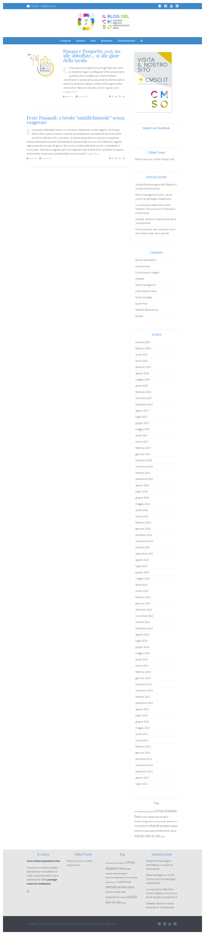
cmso (159, 811)
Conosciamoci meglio (147, 272)
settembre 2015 (144, 553)
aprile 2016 (141, 510)
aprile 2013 (141, 734)
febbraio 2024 (143, 348)
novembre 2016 (144, 466)
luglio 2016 (141, 491)
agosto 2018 (142, 373)
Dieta (137, 816)
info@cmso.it (48, 6)
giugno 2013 (142, 721)
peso (152, 830)
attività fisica (149, 812)
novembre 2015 (144, 541)
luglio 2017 (141, 416)
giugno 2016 (142, 497)
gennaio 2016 (143, 528)
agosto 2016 (142, 485)
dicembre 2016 (143, 460)
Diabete (80, 40)
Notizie (139, 316)
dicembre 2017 (143, 398)
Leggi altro (70, 91)
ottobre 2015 (142, 547)
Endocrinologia (126, 40)
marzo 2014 (141, 665)
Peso (93, 40)
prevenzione (162, 830)
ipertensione (170, 822)
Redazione (69, 96)
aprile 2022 (141, 354)
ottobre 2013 (142, 696)
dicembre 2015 (143, 535)
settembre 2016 (144, 479)
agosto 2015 (142, 560)
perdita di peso (141, 830)
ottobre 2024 (142, 342)
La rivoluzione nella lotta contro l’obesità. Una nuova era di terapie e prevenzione (155, 209)
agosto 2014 (142, 634)
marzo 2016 (141, 516)
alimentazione (139, 811)
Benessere (107, 40)
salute (139, 835)
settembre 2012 (144, 771)
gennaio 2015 (143, 603)
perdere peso (169, 826)
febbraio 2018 (143, 392)
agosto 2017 (142, 410)
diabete (171, 811)
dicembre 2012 (143, 759)
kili (176, 821)
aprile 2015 (141, 584)
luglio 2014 (141, 640)
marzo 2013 (141, 740)
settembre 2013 (144, 703)
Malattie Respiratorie (146, 309)
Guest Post (141, 303)
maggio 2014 (142, 653)
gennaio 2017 (143, 454)
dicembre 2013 (143, 684)
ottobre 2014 (142, 622)
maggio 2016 (142, 504)
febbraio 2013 (143, 746)
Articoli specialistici (145, 260)
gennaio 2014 (143, 678)
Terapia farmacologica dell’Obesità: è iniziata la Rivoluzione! (159, 865)
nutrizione (141, 826)
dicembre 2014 (143, 609)
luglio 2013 (141, 715)
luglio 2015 (141, 566)
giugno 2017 (142, 423)
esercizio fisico (154, 821)
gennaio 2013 (143, 752)
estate (163, 821)
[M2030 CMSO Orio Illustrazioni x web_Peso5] (43, 65)
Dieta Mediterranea (146, 291)
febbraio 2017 (143, 448)
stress (163, 837)
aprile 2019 (141, 361)
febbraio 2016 (143, 522)
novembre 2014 (144, 616)
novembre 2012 (144, 765)
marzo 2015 (141, 591)
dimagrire (164, 817)
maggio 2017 (142, 429)
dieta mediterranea (150, 817)
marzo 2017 (141, 441)
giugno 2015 (142, 572)
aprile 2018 (141, 385)
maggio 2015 (142, 578)
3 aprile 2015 (82, 96)
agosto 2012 (142, 777)
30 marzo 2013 (46, 158)
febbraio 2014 (143, 671)
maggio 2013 (142, 728)
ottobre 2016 (142, 472)
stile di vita (152, 836)
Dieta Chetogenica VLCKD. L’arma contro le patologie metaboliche (160, 879)
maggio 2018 (142, 379)
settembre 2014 (144, 628)
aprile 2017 (141, 435)
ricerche (173, 831)
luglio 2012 (141, 783)
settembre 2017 (144, 404)
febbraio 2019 (143, 367)
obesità (154, 826)
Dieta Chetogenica (145, 285)
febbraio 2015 (143, 597)
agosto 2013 (142, 709)
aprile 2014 (141, 659)
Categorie (65, 40)
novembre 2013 (144, 690)
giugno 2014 (142, 647)
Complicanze (142, 266)
